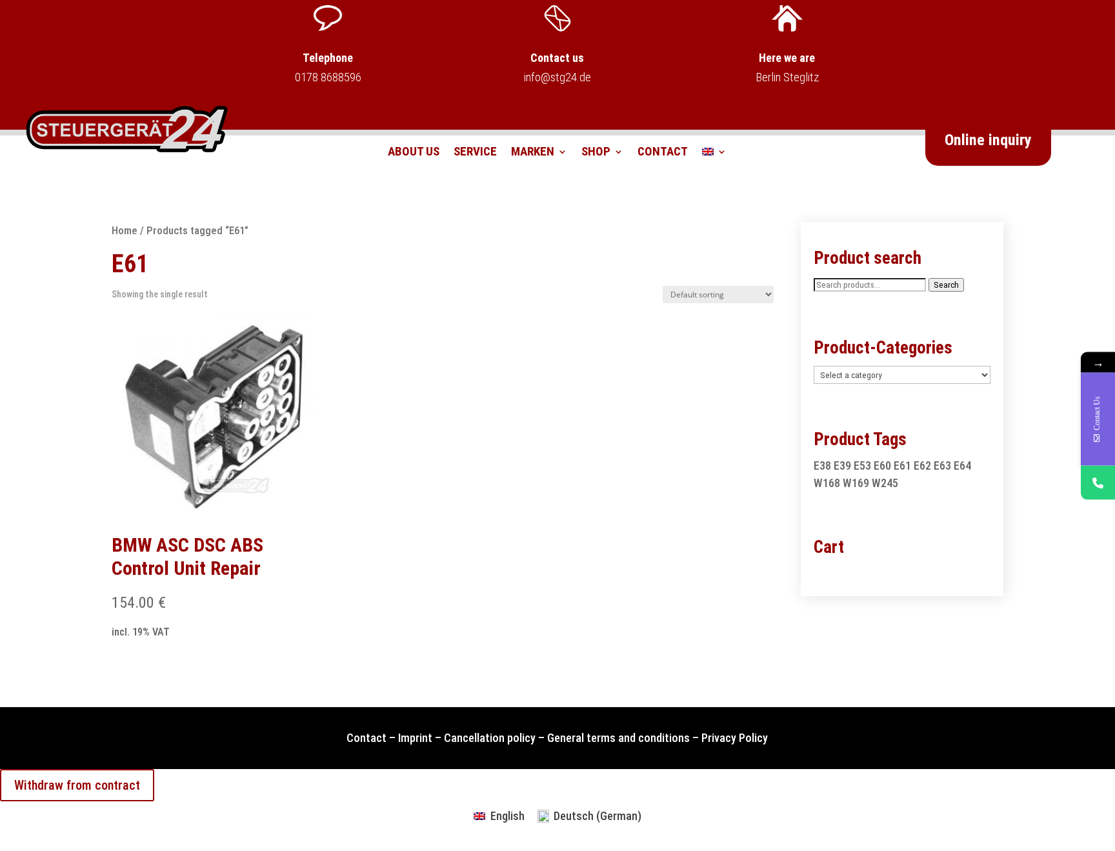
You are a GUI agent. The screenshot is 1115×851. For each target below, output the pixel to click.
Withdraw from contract (77, 785)
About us (413, 153)
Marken (532, 153)
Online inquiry (988, 140)
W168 (827, 483)
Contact (663, 153)
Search (946, 285)
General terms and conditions (618, 738)
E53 (862, 465)
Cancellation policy (490, 738)
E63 (942, 465)
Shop (595, 153)
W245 (885, 483)
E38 (822, 465)
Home (124, 231)
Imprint (415, 738)
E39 (842, 465)
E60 (882, 465)
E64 (962, 465)
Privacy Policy (734, 738)
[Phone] (1098, 482)
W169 (856, 483)
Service (475, 153)
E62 (922, 465)
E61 (902, 465)
